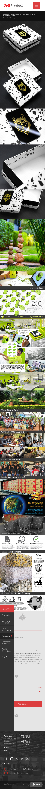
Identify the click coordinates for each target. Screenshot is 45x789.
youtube (27, 759)
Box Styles (6, 615)
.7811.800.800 (21, 769)
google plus (17, 759)
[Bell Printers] (13, 5)
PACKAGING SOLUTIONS (25, 737)
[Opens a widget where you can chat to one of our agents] (36, 785)
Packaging (6, 636)
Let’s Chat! (25, 745)
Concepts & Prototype (7, 642)
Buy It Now (6, 656)
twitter (12, 759)
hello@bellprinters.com (18, 773)
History (7, 741)
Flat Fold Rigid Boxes (7, 650)
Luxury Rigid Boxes (7, 629)
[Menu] (36, 5)
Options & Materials (6, 622)
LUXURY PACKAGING (25, 741)
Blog (6, 750)
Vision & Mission (10, 738)
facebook (6, 759)
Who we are (8, 736)
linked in (22, 759)
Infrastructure (9, 744)
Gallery (5, 608)
